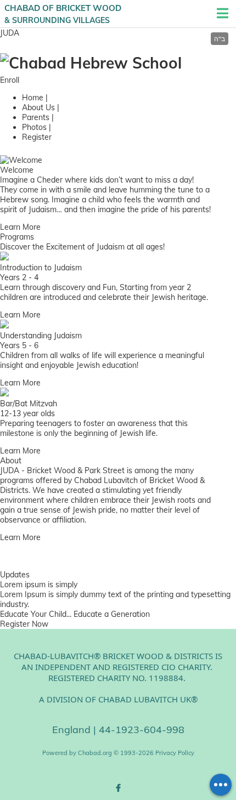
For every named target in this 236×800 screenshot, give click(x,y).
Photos (34, 127)
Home (32, 98)
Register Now (24, 624)
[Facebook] (118, 788)
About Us (38, 107)
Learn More (20, 227)
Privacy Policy (174, 753)
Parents (35, 117)
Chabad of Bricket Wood (62, 14)
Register (37, 137)
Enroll (9, 80)
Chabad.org (95, 753)
